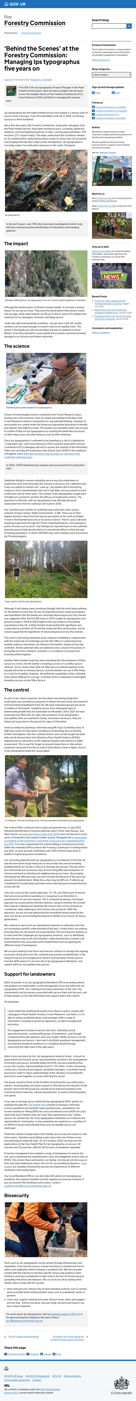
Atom (117, 92)
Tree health (47, 79)
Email (58, 1354)
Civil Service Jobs (104, 198)
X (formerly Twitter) (16, 1354)
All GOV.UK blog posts (38, 1376)
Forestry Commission (34, 23)
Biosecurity (36, 79)
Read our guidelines (101, 332)
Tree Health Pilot (37, 1104)
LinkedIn (47, 1354)
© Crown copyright (121, 1392)
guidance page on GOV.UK (65, 1314)
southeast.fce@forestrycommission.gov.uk (27, 1185)
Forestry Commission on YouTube (110, 118)
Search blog (100, 20)
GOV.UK (56, 1376)
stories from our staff (106, 206)
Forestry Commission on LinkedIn (110, 107)
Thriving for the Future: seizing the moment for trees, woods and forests (67, 1338)
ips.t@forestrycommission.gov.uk (24, 1320)
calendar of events (107, 152)
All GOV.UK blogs (13, 1376)
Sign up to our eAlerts (102, 251)
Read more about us (101, 60)
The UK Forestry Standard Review (23, 1336)
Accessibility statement (17, 1380)
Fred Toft (8, 79)
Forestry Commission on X (107, 114)
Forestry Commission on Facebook (111, 111)
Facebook (34, 1354)
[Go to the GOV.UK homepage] (15, 4)
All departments (72, 1376)
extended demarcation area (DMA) (41, 834)
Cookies (36, 1380)
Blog (8, 16)
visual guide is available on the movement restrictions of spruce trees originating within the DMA (45, 841)
